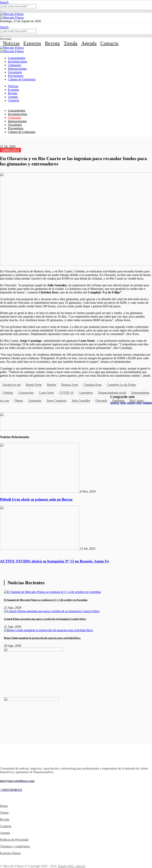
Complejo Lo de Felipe (121, 384)
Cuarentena (86, 392)
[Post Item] (40, 491)
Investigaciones (17, 61)
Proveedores (15, 75)
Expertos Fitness (10, 853)
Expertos (32, 43)
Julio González (81, 400)
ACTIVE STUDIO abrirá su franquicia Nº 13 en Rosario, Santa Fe (54, 561)
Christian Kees (92, 384)
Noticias (11, 43)
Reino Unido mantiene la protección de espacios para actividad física (42, 637)
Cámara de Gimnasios (21, 79)
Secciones (5, 38)
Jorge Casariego (56, 400)
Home (4, 806)
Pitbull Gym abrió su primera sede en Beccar (36, 499)
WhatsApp (147, 403)
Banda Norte (34, 384)
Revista (52, 43)
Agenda (89, 43)
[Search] (76, 11)
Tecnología (15, 72)
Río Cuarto (136, 400)
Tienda (71, 43)
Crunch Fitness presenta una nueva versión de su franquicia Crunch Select (45, 618)
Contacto (109, 43)
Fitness (18, 400)
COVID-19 (66, 392)
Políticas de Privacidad (14, 839)
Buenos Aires (69, 384)
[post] (52, 592)
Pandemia (118, 400)
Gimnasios (14, 65)
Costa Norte (46, 392)
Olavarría (101, 400)
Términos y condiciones (15, 846)
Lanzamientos (16, 58)
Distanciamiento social (112, 392)
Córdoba (7, 392)
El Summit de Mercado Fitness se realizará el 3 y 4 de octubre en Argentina (45, 599)
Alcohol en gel (11, 384)
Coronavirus (26, 392)
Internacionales (17, 68)
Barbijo (51, 384)
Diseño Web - (71, 866)
